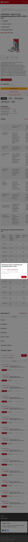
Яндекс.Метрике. (14, 269)
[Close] (26, 265)
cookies (8, 269)
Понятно (24, 276)
